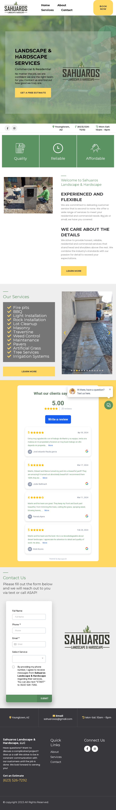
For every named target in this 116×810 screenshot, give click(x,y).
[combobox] (29, 659)
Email (15, 638)
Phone (16, 624)
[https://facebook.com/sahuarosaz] (7, 128)
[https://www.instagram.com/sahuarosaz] (14, 128)
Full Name (17, 610)
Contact (66, 10)
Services (47, 10)
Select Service (19, 651)
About (61, 5)
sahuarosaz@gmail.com (58, 719)
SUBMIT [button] (44, 698)
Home (45, 5)
